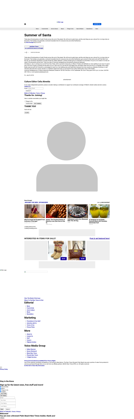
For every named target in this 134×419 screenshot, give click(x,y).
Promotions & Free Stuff (33, 321)
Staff (28, 338)
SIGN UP (28, 91)
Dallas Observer (31, 349)
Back (2, 409)
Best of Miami (80, 28)
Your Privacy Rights (50, 360)
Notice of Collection (29, 93)
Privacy (43, 93)
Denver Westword (32, 351)
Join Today (4, 393)
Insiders (3, 391)
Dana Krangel (30, 42)
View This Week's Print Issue (32, 298)
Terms (38, 93)
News (37, 28)
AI (44, 360)
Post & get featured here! (100, 238)
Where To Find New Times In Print (33, 300)
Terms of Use (30, 325)
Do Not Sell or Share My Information (34, 365)
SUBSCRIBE (29, 103)
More (97, 28)
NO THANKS (37, 103)
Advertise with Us (32, 323)
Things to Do (4, 390)
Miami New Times (32, 353)
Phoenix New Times (32, 355)
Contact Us (30, 336)
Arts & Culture (54, 28)
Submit (8, 409)
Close (2, 418)
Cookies (34, 360)
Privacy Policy (31, 327)
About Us (29, 334)
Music (62, 28)
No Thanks (3, 395)
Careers (29, 340)
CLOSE (27, 112)
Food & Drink (45, 28)
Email (26, 88)
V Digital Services (32, 357)
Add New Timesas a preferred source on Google (34, 47)
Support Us (97, 24)
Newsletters (89, 28)
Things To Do (70, 28)
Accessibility (40, 360)
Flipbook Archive (31, 342)
